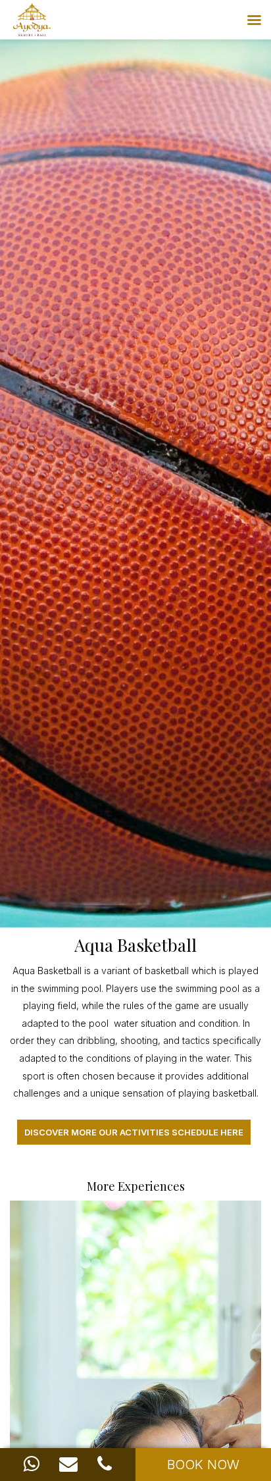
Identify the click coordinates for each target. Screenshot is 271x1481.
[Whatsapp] (31, 1464)
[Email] (68, 1464)
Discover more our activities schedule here (133, 1132)
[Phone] (104, 1464)
